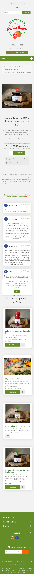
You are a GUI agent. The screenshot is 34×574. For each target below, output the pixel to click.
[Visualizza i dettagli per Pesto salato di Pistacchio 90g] (17, 413)
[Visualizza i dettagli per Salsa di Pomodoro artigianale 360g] (17, 318)
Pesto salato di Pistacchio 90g (17, 426)
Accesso (22, 45)
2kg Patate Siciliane (13, 379)
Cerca (26, 12)
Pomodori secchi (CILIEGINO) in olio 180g (17, 471)
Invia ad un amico (13, 163)
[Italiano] (14, 7)
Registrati (12, 45)
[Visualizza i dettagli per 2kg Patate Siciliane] (17, 366)
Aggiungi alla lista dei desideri (17, 159)
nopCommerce (20, 564)
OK (17, 292)
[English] (17, 7)
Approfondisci (17, 295)
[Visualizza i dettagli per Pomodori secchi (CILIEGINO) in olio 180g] (17, 457)
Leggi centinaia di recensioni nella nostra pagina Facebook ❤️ (17, 195)
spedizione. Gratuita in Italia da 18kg (19, 148)
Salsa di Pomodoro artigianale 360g (17, 332)
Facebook (12, 537)
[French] (19, 7)
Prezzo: (9, 146)
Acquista (19, 153)
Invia (25, 552)
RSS (21, 537)
